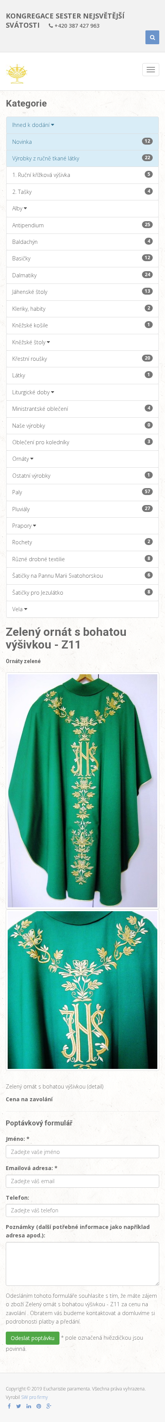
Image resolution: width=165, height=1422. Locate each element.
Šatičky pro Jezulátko (81, 592)
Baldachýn (81, 241)
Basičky (81, 258)
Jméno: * (18, 1138)
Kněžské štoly (29, 342)
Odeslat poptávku (32, 1338)
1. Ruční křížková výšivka (81, 174)
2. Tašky (81, 191)
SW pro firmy (34, 1397)
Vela (18, 609)
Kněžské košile (81, 325)
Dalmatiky (81, 275)
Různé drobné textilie (81, 559)
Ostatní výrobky (81, 475)
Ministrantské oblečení (81, 408)
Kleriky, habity (81, 308)
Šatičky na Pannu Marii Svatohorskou (81, 575)
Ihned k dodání (31, 124)
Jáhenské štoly (81, 291)
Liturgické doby (31, 392)
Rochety (81, 542)
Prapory (22, 525)
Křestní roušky (81, 358)
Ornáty (21, 458)
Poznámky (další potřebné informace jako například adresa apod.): (78, 1231)
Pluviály (81, 509)
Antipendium (81, 225)
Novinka (81, 141)
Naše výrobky (81, 425)
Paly (81, 492)
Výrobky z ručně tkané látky (81, 158)
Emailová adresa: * (32, 1168)
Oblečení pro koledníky (81, 442)
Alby (18, 208)
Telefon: (17, 1197)
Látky (81, 375)
